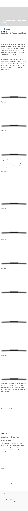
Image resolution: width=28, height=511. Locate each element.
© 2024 (5, 497)
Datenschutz (7, 506)
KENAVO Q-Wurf (14, 464)
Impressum (6, 504)
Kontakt (6, 508)
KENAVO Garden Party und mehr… (14, 478)
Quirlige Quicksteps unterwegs (14, 434)
